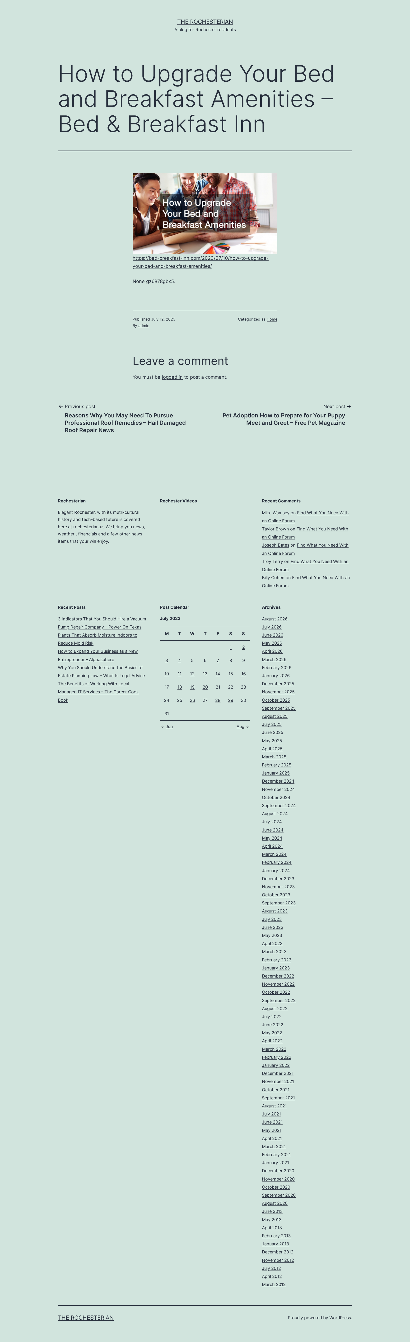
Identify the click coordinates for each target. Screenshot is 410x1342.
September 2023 (279, 902)
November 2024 (278, 789)
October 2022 (276, 992)
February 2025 (276, 764)
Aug (240, 726)
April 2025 (272, 748)
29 (230, 700)
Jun (169, 726)
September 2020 (279, 1195)
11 (180, 673)
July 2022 (272, 1016)
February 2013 (276, 1235)
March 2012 (274, 1284)
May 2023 (272, 935)
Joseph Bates (275, 545)
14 (217, 673)
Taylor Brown (275, 528)
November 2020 (278, 1179)
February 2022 (276, 1057)
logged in (172, 377)
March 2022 (274, 1049)
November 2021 (278, 1081)
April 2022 (272, 1040)
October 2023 (276, 894)
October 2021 (275, 1089)
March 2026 (274, 659)
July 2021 (271, 1113)
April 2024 (272, 846)
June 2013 (272, 1211)
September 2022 (279, 1000)
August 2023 (275, 910)
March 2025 (274, 756)
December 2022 (278, 975)
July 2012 (271, 1268)
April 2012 (272, 1276)
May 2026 (272, 643)
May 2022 (272, 1032)
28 (217, 700)
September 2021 (278, 1097)
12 (192, 673)
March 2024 (274, 854)
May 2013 (271, 1219)
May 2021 (271, 1130)
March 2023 (274, 951)
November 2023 (278, 886)
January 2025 (276, 772)
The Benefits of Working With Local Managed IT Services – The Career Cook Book (98, 691)
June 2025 (272, 732)
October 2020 (276, 1187)
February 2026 (276, 667)
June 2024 (273, 829)
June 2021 (272, 1122)
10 (166, 673)
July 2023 (272, 919)
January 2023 (276, 967)
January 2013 (275, 1243)
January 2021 (275, 1162)
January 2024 (276, 870)
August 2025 (275, 716)
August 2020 (275, 1203)
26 (192, 700)
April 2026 (272, 651)
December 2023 (278, 878)
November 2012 (278, 1260)
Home (272, 319)
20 (205, 687)
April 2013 (272, 1227)
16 (243, 673)
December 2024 (278, 781)
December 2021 (278, 1073)
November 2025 (278, 691)
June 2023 (272, 927)
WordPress (340, 1317)
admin (143, 325)
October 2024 (276, 797)
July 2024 (272, 821)
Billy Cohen (273, 577)
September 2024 (279, 805)
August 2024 (275, 813)
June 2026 (272, 635)
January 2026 (276, 675)
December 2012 (278, 1251)
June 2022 (272, 1024)
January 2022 (276, 1065)
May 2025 (272, 740)
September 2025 (279, 708)
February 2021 (276, 1154)
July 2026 (272, 626)
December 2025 (278, 683)
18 (179, 687)
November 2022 (278, 984)
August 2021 (274, 1105)
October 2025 (276, 700)
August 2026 (275, 618)
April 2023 (272, 943)
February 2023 (276, 959)
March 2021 (274, 1146)
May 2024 (272, 838)
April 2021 (272, 1138)
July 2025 (272, 724)
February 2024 (277, 862)
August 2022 (275, 1008)
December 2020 (278, 1170)
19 (192, 687)
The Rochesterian (205, 21)
